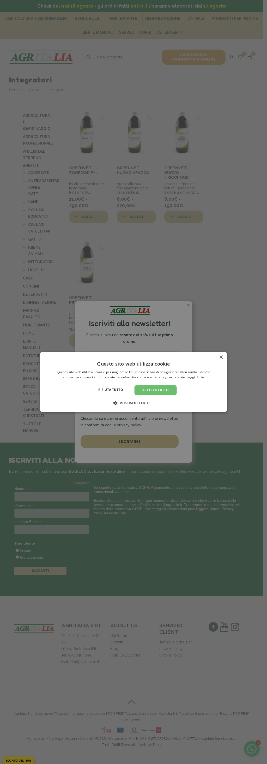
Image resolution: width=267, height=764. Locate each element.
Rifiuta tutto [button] (110, 389)
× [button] (221, 357)
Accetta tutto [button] (155, 390)
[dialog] (133, 382)
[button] (133, 403)
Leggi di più (195, 377)
